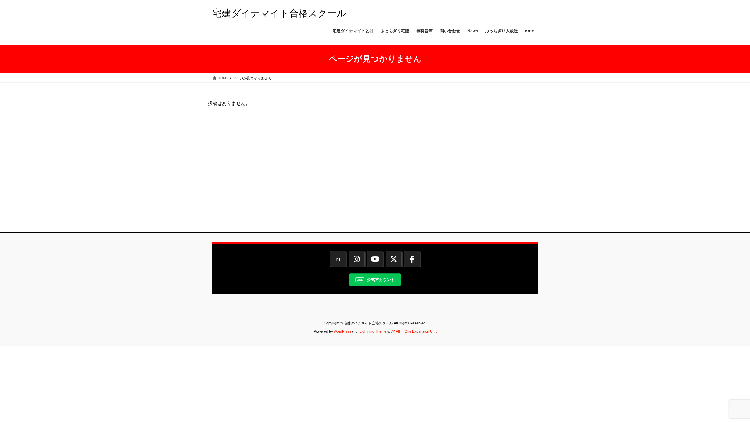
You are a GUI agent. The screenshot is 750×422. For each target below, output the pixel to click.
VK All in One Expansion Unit (414, 331)
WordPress (342, 331)
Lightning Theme (372, 331)
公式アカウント (381, 279)
